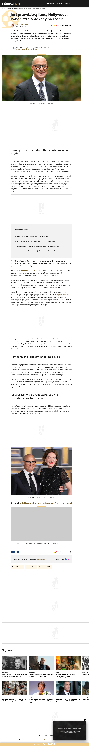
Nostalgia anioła (17, 567)
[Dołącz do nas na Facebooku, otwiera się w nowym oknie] (65, 559)
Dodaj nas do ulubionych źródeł (33, 49)
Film (8, 8)
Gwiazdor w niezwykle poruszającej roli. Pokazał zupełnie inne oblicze (37, 251)
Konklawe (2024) (44, 567)
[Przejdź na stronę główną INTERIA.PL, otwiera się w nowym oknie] (7, 3)
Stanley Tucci (31, 567)
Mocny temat (13, 8)
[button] (51, 3)
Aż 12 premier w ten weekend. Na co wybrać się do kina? (33, 236)
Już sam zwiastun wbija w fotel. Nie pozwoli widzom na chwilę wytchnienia (38, 246)
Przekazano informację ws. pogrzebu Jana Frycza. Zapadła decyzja (36, 241)
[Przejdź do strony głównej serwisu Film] (16, 3)
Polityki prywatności (47, 739)
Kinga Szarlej (24, 24)
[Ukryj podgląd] (85, 720)
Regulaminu (36, 739)
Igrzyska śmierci (64, 295)
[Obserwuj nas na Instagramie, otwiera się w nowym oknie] (68, 559)
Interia (3, 8)
